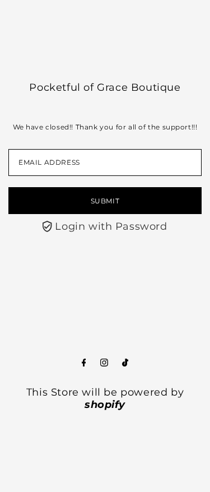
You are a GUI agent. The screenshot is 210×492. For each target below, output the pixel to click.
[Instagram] (104, 363)
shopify (105, 404)
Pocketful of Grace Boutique (104, 87)
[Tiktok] (125, 363)
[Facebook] (84, 363)
